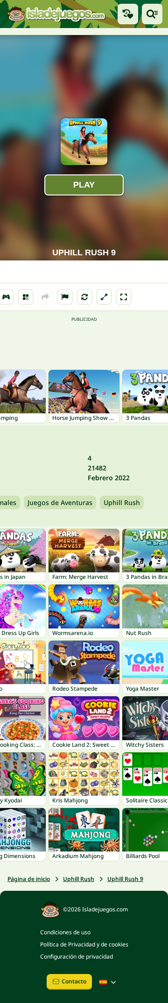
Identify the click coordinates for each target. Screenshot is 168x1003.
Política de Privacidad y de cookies (84, 944)
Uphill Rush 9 (125, 879)
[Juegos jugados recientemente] (128, 14)
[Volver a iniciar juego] (84, 297)
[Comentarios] (65, 297)
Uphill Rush (122, 502)
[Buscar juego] (152, 14)
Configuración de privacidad (76, 956)
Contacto (74, 981)
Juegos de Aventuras (60, 502)
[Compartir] (45, 297)
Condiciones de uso (65, 932)
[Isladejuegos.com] (56, 14)
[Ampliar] (104, 297)
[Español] (109, 982)
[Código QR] (26, 297)
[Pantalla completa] (124, 297)
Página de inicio (28, 879)
